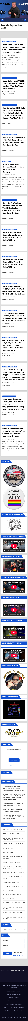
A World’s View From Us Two (14, 1001)
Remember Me (18, 952)
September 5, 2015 (9, 382)
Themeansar (14, 987)
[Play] (5, 550)
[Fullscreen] (23, 550)
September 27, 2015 (9, 121)
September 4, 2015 (9, 412)
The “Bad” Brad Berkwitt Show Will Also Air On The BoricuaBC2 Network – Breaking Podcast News (14, 817)
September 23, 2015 (9, 270)
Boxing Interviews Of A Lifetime (14, 1014)
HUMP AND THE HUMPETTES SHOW (14, 872)
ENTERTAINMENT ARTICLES (11, 862)
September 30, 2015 (9, 55)
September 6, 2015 (9, 353)
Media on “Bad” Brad (7, 1017)
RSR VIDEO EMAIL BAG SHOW (12, 894)
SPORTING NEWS (8, 898)
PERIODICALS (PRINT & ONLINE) (9, 41)
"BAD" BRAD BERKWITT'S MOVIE (13, 829)
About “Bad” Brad (11, 991)
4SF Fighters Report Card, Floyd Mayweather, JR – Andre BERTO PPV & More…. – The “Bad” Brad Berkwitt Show (13, 345)
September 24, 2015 (9, 243)
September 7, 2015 (9, 323)
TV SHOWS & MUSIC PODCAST (12, 913)
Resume (19, 991)
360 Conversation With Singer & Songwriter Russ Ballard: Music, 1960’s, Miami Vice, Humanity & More (13, 788)
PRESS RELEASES (6, 161)
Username (6, 940)
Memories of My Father (14, 997)
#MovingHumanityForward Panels (14, 1004)
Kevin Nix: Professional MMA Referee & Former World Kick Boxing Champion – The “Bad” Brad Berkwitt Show (12, 208)
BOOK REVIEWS (8, 852)
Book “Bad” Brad (17, 1017)
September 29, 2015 (9, 91)
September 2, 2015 (9, 439)
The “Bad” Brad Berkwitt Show (14, 994)
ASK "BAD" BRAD (8, 848)
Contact (24, 1017)
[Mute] (20, 550)
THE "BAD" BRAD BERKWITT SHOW (9, 134)
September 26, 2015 (9, 148)
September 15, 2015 (9, 296)
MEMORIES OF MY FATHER (11, 882)
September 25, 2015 (9, 174)
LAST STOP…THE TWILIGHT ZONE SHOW (14, 1007)
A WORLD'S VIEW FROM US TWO (13, 844)
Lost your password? (17, 955)
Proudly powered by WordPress (9, 985)
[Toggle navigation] (13, 20)
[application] (14, 545)
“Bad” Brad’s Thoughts (10, 1010)
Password (5, 945)
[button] (22, 20)
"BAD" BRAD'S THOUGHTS (11, 834)
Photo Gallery (20, 1010)
